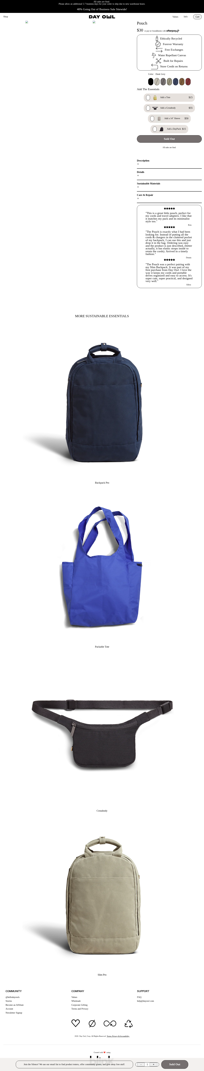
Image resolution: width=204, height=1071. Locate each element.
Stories (9, 1001)
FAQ (139, 997)
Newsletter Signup (14, 1013)
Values (175, 17)
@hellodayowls (12, 997)
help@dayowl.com (145, 1001)
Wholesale (76, 1001)
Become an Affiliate (15, 1005)
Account (9, 1009)
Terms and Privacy (79, 1009)
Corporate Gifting (79, 1005)
